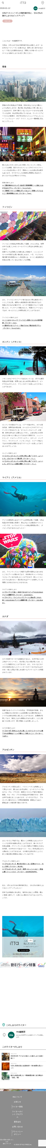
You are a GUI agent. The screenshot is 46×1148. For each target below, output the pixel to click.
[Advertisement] (23, 995)
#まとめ (7, 21)
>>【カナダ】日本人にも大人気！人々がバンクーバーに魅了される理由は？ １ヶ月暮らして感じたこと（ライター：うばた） (22, 733)
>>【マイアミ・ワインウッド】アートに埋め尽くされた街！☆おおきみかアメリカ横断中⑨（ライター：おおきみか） (22, 600)
